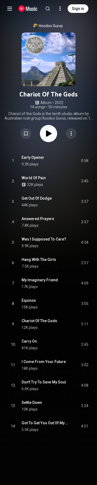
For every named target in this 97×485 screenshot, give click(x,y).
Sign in (78, 8)
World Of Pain (34, 178)
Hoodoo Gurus (51, 26)
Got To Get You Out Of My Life (45, 423)
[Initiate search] (47, 8)
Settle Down (32, 402)
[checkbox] (84, 161)
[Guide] (9, 8)
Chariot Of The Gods (39, 321)
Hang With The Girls (39, 259)
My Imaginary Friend (40, 280)
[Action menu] (71, 133)
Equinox (29, 300)
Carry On (29, 341)
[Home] (27, 8)
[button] (25, 133)
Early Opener (33, 157)
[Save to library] (26, 133)
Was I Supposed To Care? (44, 239)
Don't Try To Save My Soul (44, 382)
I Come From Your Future (44, 362)
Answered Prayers (38, 219)
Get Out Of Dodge (37, 198)
